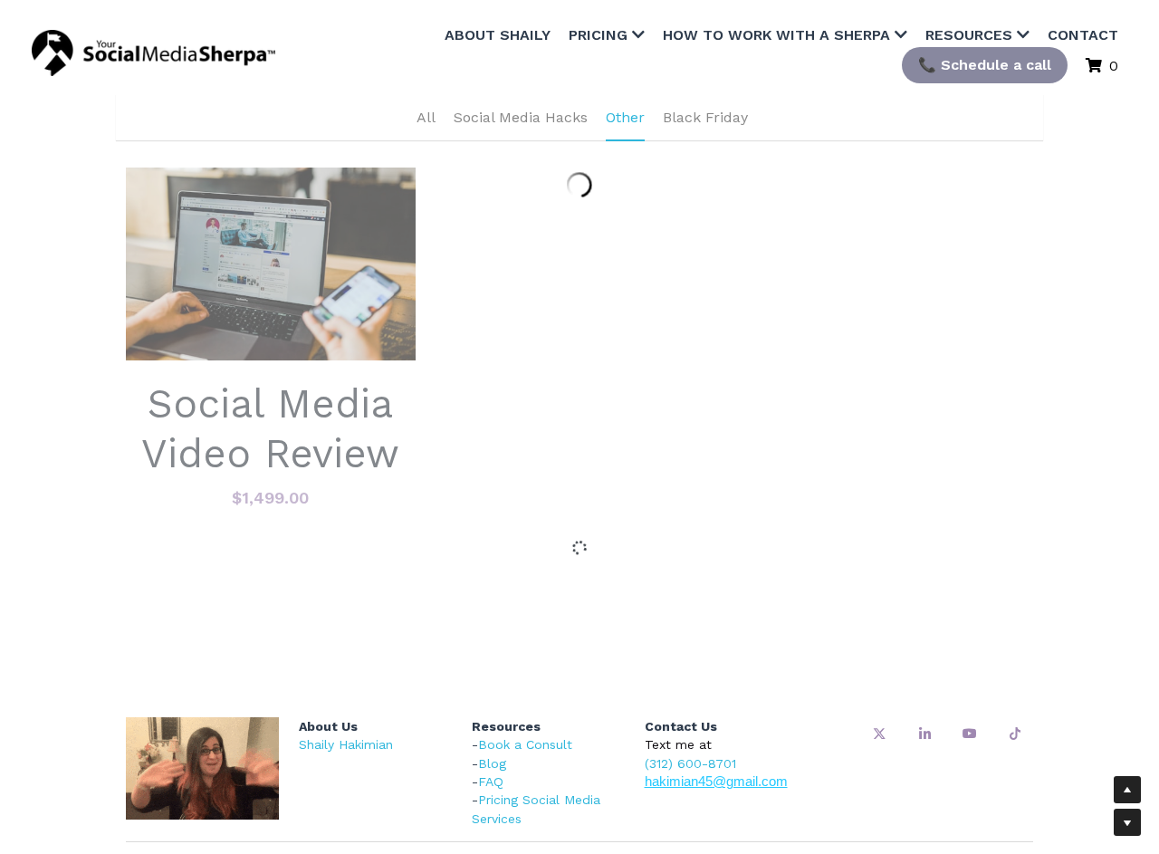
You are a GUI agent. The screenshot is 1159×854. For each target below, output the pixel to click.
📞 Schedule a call (1035, 40)
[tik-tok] (1015, 630)
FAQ (490, 678)
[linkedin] (924, 630)
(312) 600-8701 (690, 660)
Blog (492, 660)
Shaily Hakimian (346, 641)
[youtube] (969, 630)
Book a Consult (525, 641)
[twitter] (879, 630)
